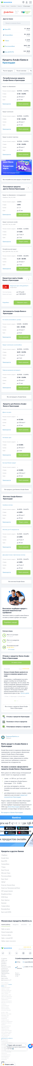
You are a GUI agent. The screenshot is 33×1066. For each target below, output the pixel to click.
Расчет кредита (8, 70)
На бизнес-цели (7, 437)
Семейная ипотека (8, 505)
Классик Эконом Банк (8, 885)
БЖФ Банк (4, 897)
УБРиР (3, 882)
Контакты (4, 976)
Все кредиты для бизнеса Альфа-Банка (16, 489)
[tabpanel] (16, 682)
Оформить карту (22, 302)
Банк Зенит (4, 879)
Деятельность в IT (6, 980)
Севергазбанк (5, 906)
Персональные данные (5, 974)
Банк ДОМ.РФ (9, 52)
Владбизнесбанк (6, 894)
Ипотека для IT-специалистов (11, 529)
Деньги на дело (7, 412)
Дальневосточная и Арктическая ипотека (14, 555)
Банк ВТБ (7, 29)
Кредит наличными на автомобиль (12, 345)
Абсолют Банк (5, 873)
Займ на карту (5, 929)
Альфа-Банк (5, 858)
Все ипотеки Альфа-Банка (16, 581)
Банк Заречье (5, 900)
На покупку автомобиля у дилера (12, 319)
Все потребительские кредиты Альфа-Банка (16, 179)
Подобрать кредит (10, 622)
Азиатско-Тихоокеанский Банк (10, 888)
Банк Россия (5, 870)
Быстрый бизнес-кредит (9, 462)
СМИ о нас (4, 960)
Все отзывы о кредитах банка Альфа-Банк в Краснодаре (16, 707)
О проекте (4, 958)
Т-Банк (7, 40)
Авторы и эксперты (3, 962)
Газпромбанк (9, 35)
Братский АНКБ (6, 912)
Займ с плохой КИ (7, 938)
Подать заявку (23, 241)
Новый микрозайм (7, 932)
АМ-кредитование (7, 891)
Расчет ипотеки (21, 70)
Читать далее (25, 693)
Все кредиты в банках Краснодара (12, 812)
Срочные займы (6, 935)
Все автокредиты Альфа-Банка (16, 397)
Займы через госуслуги (8, 941)
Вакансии (3, 965)
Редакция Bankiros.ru (12, 736)
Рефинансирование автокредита (11, 370)
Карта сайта (4, 978)
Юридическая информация (5, 971)
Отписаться (4, 968)
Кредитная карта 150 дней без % (19, 285)
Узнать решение (23, 104)
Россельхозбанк (10, 46)
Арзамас (4, 903)
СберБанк (5, 197)
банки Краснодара (13, 806)
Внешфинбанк (5, 909)
